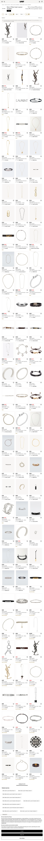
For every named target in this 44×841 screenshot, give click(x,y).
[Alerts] (39, 1)
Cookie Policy (3, 823)
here (13, 21)
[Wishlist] (42, 1)
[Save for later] (13, 39)
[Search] (4, 1)
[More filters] (3, 14)
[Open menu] (2, 1)
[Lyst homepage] (22, 1)
